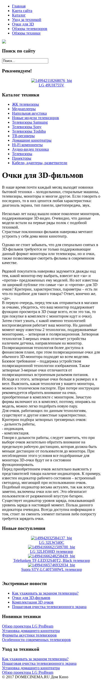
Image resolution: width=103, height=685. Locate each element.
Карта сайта (22, 10)
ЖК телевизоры (25, 104)
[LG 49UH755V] (51, 80)
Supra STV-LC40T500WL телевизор (51, 569)
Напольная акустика (29, 113)
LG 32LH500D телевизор (51, 551)
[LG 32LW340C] (51, 538)
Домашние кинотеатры (32, 140)
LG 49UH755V (51, 85)
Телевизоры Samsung (30, 122)
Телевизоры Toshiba (29, 131)
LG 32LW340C (51, 542)
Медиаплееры (24, 109)
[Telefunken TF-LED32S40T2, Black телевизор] (51, 556)
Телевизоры (22, 154)
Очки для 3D (23, 24)
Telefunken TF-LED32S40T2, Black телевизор (51, 560)
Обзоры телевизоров (29, 28)
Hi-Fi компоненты (27, 145)
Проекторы (21, 158)
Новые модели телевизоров (35, 118)
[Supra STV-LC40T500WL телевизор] (51, 565)
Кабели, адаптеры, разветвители (39, 163)
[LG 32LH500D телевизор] (51, 547)
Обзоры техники (26, 33)
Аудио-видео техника (30, 149)
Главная (19, 6)
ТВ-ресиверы (23, 136)
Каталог (19, 15)
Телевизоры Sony (27, 127)
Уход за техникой (26, 19)
